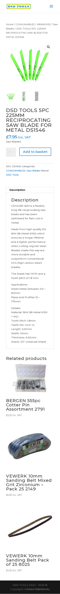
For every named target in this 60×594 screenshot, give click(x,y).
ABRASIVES (44, 24)
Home (9, 24)
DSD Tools (12, 174)
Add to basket (35, 152)
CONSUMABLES (25, 24)
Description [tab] (17, 189)
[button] (49, 47)
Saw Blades (33, 170)
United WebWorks (37, 589)
